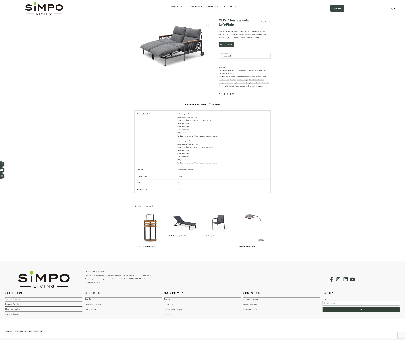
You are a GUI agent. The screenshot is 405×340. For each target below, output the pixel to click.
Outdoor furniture (242, 70)
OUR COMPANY (173, 293)
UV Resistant (247, 86)
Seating (259, 70)
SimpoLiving (265, 22)
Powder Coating (256, 83)
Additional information (195, 104)
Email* (325, 299)
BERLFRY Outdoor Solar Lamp (145, 246)
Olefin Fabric (253, 80)
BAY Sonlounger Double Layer (180, 236)
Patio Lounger (230, 83)
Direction (224, 53)
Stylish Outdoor (229, 86)
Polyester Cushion (242, 83)
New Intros (231, 70)
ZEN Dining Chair (210, 236)
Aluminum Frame (229, 76)
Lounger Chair (231, 80)
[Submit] (361, 309)
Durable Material (255, 76)
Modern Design (242, 80)
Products (252, 70)
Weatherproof (258, 86)
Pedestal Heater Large (247, 246)
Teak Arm (238, 86)
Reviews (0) (215, 104)
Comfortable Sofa (242, 76)
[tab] (195, 104)
